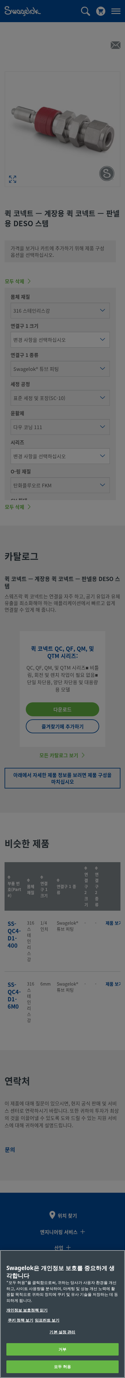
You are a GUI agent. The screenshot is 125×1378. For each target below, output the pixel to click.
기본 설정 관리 (62, 1332)
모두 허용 (62, 1367)
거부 (62, 1349)
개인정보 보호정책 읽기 (27, 1310)
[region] (62, 1314)
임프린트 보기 (47, 1320)
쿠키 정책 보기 (20, 1320)
